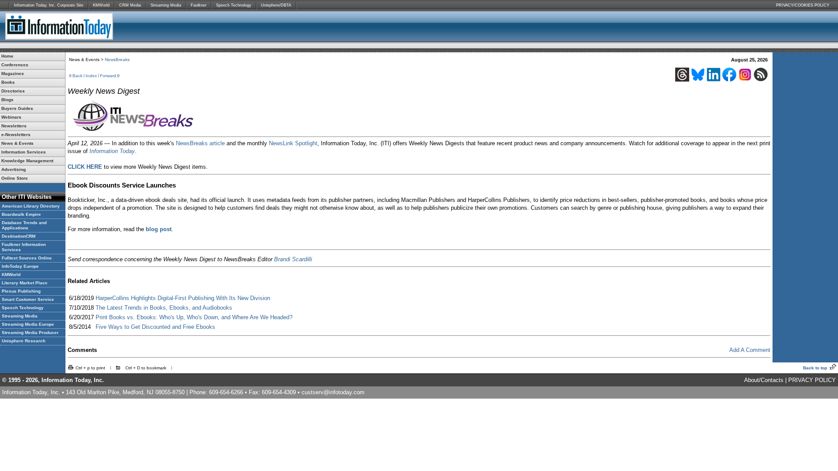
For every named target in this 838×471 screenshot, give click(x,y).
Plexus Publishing (21, 291)
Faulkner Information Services (24, 247)
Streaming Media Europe (28, 324)
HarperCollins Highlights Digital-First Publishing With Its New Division (183, 298)
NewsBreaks (117, 59)
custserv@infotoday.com (333, 392)
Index (91, 75)
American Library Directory (31, 206)
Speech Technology (233, 5)
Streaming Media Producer (30, 332)
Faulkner (198, 5)
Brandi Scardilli (293, 259)
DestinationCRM (18, 236)
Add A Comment (749, 350)
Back (77, 75)
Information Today (112, 151)
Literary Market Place (25, 282)
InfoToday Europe (20, 266)
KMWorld (101, 5)
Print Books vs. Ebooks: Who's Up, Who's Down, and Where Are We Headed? (194, 317)
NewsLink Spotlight (293, 143)
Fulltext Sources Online (27, 258)
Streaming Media (166, 5)
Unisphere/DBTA (276, 5)
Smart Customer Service (28, 299)
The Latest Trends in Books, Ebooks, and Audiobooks (164, 307)
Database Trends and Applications (24, 225)
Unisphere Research (23, 340)
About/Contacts (763, 380)
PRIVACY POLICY (812, 380)
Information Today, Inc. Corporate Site (48, 5)
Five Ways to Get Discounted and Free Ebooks (155, 327)
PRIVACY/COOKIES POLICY (802, 5)
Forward (108, 75)
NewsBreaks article (200, 143)
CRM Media (130, 5)
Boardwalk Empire (21, 214)
